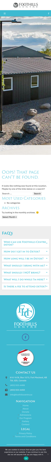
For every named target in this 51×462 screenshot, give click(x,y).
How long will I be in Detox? (23, 258)
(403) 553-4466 (17, 385)
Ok (26, 458)
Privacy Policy (25, 433)
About (25, 408)
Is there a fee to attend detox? (25, 286)
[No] (48, 454)
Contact (25, 424)
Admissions (25, 415)
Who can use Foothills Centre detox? (25, 243)
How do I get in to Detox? (22, 251)
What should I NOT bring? (22, 272)
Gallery (25, 421)
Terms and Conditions (25, 436)
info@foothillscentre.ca (21, 394)
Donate (25, 412)
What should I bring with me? (24, 265)
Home (25, 405)
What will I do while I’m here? (24, 279)
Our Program (25, 418)
